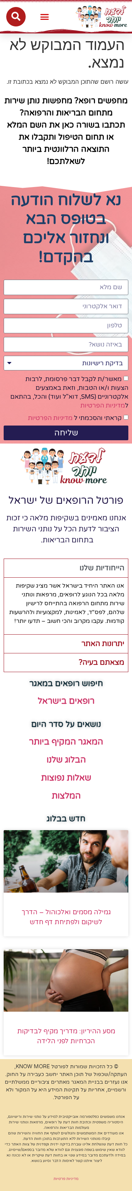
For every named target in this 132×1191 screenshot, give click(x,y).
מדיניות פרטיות (66, 1179)
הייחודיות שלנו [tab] (102, 568)
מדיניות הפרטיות (102, 405)
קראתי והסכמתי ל (75, 418)
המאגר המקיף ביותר (66, 742)
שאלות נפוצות (66, 778)
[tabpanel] (66, 605)
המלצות (66, 796)
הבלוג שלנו (66, 760)
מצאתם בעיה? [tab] (101, 662)
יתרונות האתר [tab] (102, 643)
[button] (45, 17)
